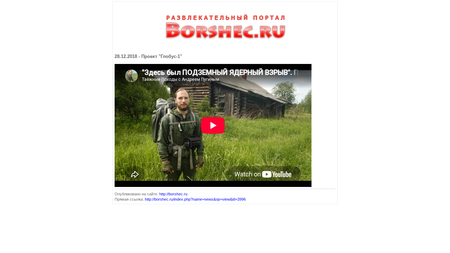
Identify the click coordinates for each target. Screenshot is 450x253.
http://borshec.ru (173, 194)
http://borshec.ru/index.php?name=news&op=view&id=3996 (195, 199)
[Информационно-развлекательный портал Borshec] (225, 43)
